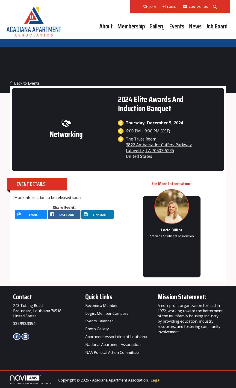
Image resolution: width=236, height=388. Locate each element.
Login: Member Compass (106, 313)
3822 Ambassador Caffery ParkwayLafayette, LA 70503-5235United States (159, 150)
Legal (155, 380)
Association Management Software (30, 383)
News (195, 26)
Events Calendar (99, 321)
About (106, 26)
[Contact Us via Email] (25, 336)
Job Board (216, 26)
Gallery (157, 26)
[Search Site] (215, 7)
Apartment (110, 344)
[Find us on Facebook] (17, 336)
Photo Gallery (97, 328)
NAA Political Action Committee (112, 352)
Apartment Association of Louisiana (116, 336)
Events (176, 26)
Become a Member (101, 305)
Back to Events (26, 83)
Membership (131, 26)
